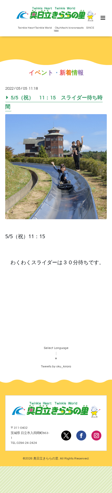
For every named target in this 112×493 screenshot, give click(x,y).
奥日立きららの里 (45, 458)
